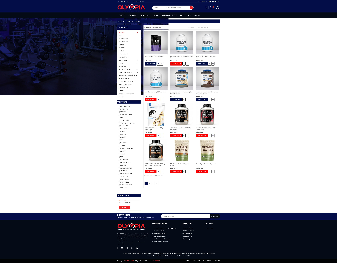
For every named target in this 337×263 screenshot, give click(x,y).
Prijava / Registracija (214, 1)
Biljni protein (123, 54)
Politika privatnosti (188, 231)
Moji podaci (209, 228)
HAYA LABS (123, 188)
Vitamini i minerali (124, 78)
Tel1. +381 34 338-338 (160, 233)
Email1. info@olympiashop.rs (162, 239)
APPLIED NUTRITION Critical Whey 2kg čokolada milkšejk (207, 93)
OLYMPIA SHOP (129, 261)
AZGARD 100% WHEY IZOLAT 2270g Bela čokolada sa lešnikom (155, 164)
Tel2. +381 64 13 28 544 (160, 236)
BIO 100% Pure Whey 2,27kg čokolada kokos (181, 57)
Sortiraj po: (191, 27)
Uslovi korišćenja (188, 228)
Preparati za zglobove (126, 82)
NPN (121, 157)
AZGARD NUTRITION (126, 168)
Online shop (132, 15)
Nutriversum (124, 160)
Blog (182, 15)
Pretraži (124, 207)
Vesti (189, 15)
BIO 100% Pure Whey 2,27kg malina (155, 92)
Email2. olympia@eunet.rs (161, 241)
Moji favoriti (202, 1)
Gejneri (121, 45)
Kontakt (197, 15)
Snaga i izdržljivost (125, 85)
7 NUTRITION (124, 176)
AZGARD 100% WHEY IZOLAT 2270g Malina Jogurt (206, 129)
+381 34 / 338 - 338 (123, 1)
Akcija (156, 15)
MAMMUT (123, 134)
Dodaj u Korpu (151, 63)
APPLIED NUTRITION (125, 171)
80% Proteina (123, 42)
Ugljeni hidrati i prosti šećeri (128, 75)
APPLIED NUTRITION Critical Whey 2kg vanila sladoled (181, 93)
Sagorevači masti (124, 69)
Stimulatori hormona (126, 72)
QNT (121, 117)
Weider (122, 154)
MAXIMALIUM (124, 126)
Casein (121, 51)
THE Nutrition (124, 120)
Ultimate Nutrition (126, 115)
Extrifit (122, 151)
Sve (120, 35)
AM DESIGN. (156, 261)
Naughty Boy (124, 182)
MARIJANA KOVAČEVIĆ (126, 185)
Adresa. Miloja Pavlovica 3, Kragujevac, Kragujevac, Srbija (165, 229)
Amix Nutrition (125, 106)
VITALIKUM (123, 112)
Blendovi (122, 48)
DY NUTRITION (124, 179)
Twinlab (122, 145)
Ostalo (121, 97)
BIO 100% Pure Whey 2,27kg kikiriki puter (206, 57)
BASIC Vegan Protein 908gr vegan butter (180, 164)
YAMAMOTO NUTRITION (127, 123)
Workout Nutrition (126, 148)
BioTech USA (124, 109)
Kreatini (121, 63)
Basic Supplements (126, 174)
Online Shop (129, 21)
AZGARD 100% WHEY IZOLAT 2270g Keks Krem (180, 129)
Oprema (121, 91)
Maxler (122, 131)
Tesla (122, 140)
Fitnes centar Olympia (169, 15)
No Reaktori (122, 66)
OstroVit (123, 165)
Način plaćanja (187, 236)
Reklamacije (187, 239)
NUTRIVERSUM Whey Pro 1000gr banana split (154, 129)
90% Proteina (123, 39)
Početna (122, 15)
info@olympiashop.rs (138, 1)
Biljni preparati (123, 88)
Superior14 (123, 143)
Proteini (138, 21)
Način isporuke (187, 233)
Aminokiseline (123, 60)
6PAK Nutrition (125, 129)
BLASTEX (122, 137)
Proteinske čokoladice (126, 94)
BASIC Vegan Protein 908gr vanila (206, 164)
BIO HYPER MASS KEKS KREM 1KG (154, 56)
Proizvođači (144, 15)
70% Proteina (123, 57)
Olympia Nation (125, 162)
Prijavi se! (214, 216)
